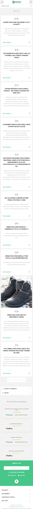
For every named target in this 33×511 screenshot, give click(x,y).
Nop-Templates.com (19, 506)
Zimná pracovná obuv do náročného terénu (16, 316)
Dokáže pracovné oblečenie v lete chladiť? (16, 23)
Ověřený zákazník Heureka (21, 415)
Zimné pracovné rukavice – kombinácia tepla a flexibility (16, 228)
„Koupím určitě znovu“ (16, 437)
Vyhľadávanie (31, 6)
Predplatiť (13, 475)
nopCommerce (19, 505)
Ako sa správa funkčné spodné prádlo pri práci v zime (16, 199)
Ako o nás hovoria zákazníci (16, 402)
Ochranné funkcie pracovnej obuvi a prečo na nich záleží (16, 125)
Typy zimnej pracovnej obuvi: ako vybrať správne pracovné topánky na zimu (16, 351)
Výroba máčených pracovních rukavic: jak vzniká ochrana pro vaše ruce (16, 91)
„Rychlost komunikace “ (16, 423)
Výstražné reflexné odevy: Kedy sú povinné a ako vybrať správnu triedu (16, 55)
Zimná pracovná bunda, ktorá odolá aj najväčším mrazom (16, 257)
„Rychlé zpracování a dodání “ (16, 451)
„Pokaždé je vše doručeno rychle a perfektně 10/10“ (17, 409)
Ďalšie (24, 380)
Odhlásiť (22, 475)
